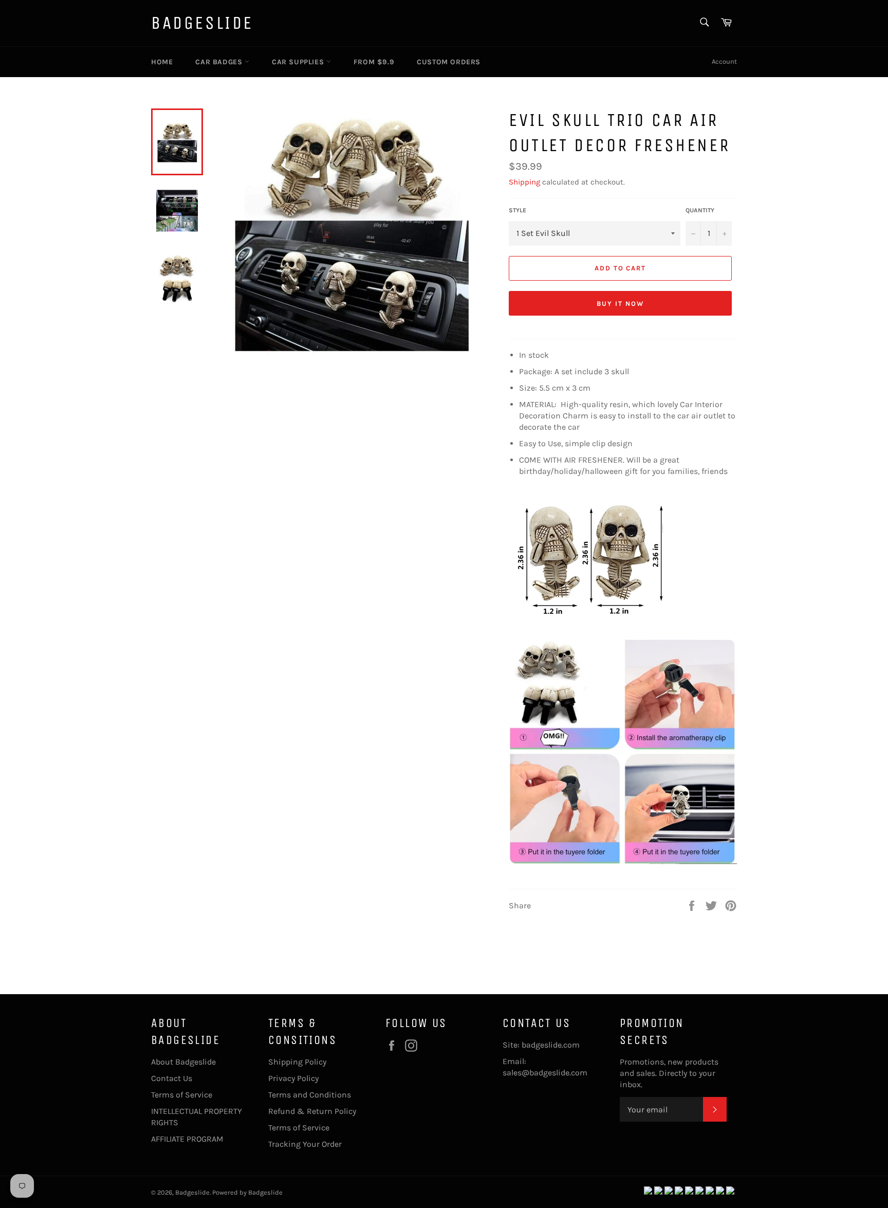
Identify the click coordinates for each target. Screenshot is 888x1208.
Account (724, 61)
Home (162, 62)
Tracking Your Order (305, 1144)
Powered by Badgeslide (247, 1192)
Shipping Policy (297, 1062)
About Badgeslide (183, 1062)
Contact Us (171, 1078)
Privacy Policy (293, 1078)
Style (517, 210)
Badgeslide (202, 23)
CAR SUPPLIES (299, 62)
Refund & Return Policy (312, 1111)
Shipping (524, 182)
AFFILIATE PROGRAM (187, 1139)
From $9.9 (374, 62)
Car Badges (220, 62)
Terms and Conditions (309, 1095)
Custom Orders (448, 62)
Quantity (700, 210)
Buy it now (620, 303)
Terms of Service (181, 1095)
